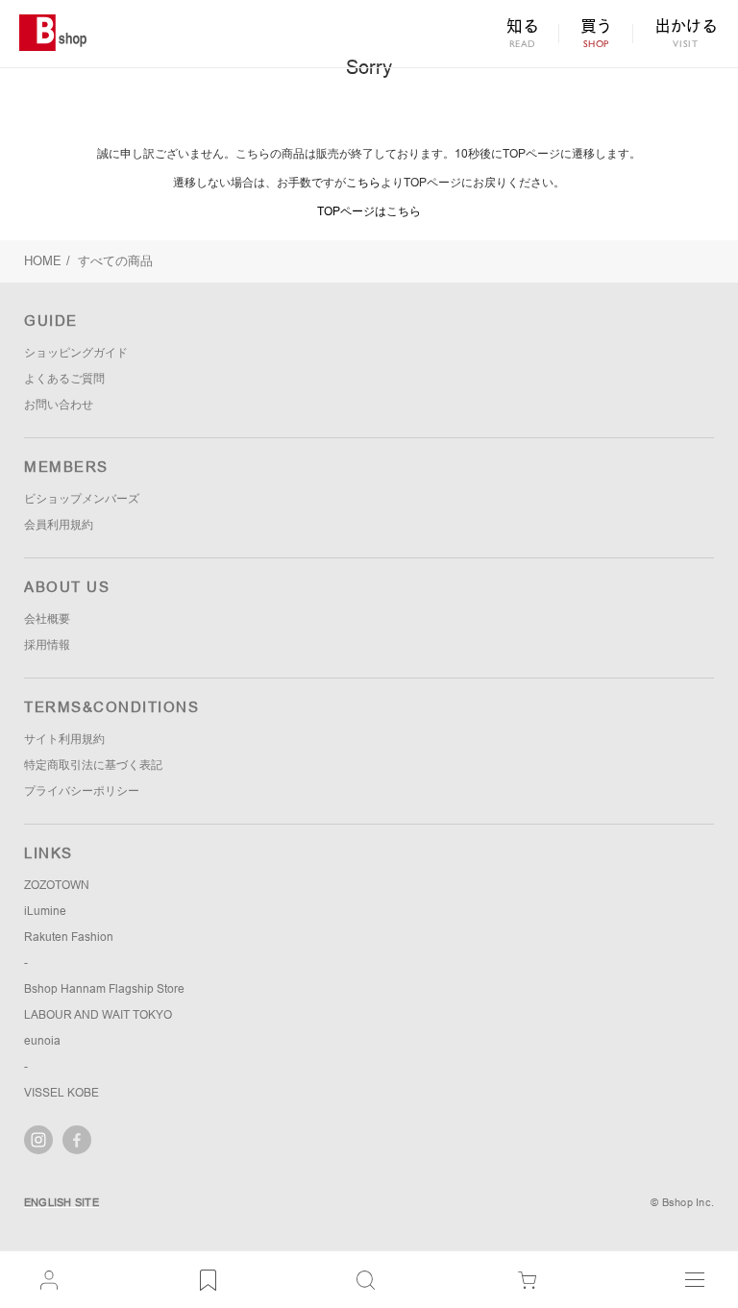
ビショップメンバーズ (81, 499)
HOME (43, 261)
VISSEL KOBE (61, 1092)
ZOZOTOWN (56, 885)
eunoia (42, 1041)
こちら (363, 182)
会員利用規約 (58, 524)
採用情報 (47, 645)
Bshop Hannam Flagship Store (104, 989)
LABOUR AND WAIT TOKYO (98, 1015)
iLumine (45, 911)
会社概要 (47, 619)
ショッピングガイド (76, 352)
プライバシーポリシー (81, 791)
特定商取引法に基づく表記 (93, 765)
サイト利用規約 (64, 739)
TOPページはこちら (369, 211)
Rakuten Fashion (68, 937)
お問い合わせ (58, 404)
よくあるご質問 (64, 378)
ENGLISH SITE (61, 1202)
